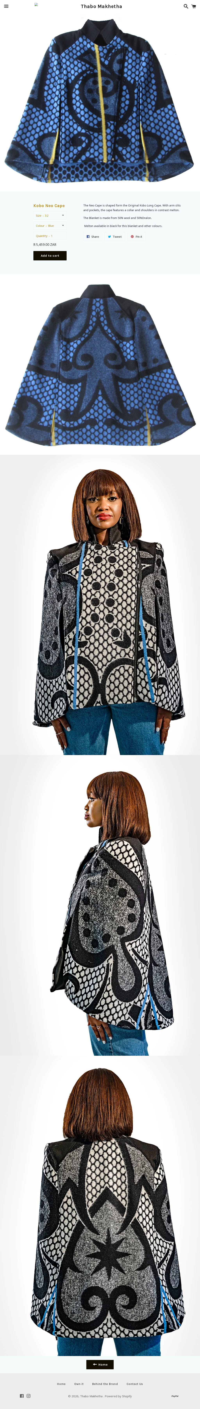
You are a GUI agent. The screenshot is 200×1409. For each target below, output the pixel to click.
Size (38, 215)
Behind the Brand (105, 1384)
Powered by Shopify (118, 1396)
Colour (40, 226)
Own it (79, 1384)
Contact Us (135, 1384)
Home (61, 1384)
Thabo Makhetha (91, 1396)
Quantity (41, 236)
